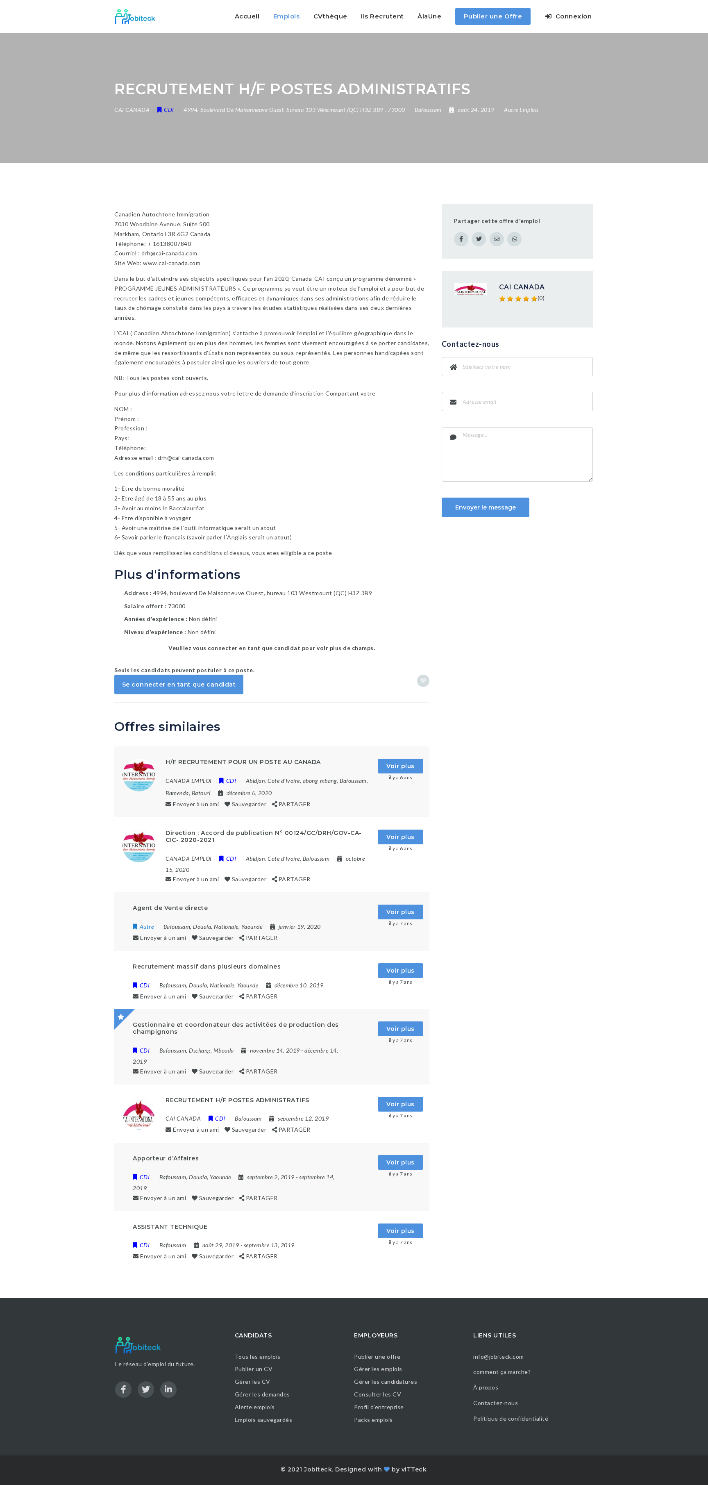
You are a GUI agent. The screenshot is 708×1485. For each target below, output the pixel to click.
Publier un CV (254, 1368)
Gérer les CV (252, 1381)
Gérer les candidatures (385, 1381)
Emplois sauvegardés (264, 1419)
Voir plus (400, 766)
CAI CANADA (522, 287)
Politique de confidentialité (511, 1418)
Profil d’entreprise (379, 1406)
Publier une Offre (493, 16)
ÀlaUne (429, 16)
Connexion (573, 16)
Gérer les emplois (378, 1368)
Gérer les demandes (262, 1394)
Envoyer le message (485, 507)
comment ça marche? (502, 1371)
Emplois (286, 16)
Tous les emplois (258, 1356)
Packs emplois (373, 1419)
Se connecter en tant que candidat (179, 684)
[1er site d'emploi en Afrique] (139, 16)
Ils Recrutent (382, 16)
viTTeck (414, 1469)
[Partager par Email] (497, 239)
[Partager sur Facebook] (461, 239)
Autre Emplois (521, 109)
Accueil (247, 16)
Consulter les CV (377, 1394)
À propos (485, 1387)
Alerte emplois (255, 1406)
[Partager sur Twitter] (479, 239)
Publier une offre (377, 1356)
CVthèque (330, 16)
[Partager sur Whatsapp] (514, 239)
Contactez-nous (495, 1402)
